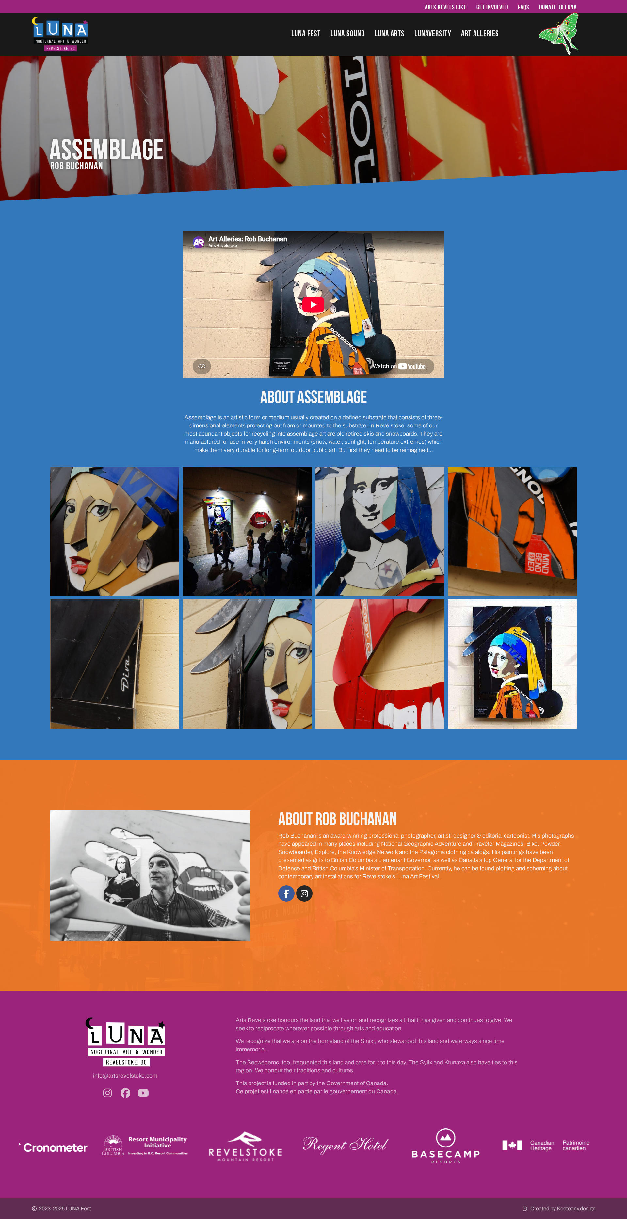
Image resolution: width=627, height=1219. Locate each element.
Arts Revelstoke (446, 7)
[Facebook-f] (286, 893)
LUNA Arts (390, 33)
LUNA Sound (347, 33)
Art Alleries (480, 33)
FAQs (523, 7)
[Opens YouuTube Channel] (143, 1093)
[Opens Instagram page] (107, 1093)
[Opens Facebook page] (125, 1093)
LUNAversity (432, 33)
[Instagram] (304, 893)
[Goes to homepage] (59, 34)
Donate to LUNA (558, 7)
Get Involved (492, 7)
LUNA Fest (306, 33)
